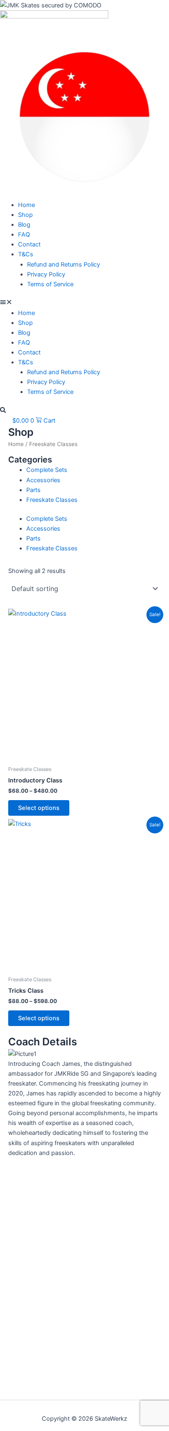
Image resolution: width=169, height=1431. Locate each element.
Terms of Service (50, 284)
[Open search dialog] (3, 410)
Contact (29, 244)
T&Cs (25, 254)
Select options (38, 808)
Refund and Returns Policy (63, 264)
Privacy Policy (46, 274)
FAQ (24, 234)
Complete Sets (46, 470)
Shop (25, 215)
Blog (24, 224)
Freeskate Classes (52, 500)
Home (26, 205)
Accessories (43, 480)
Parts (33, 490)
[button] (84, 303)
